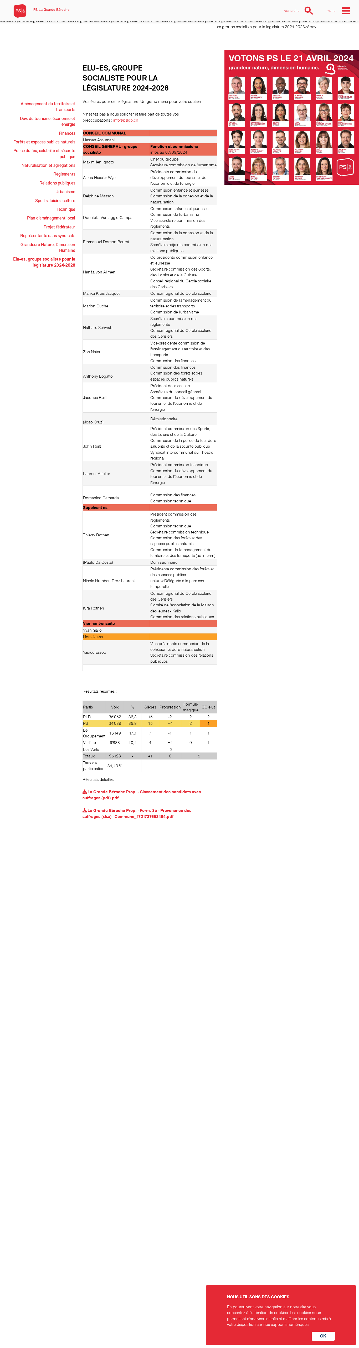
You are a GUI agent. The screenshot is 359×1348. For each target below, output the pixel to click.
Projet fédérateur (59, 227)
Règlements (64, 174)
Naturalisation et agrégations (48, 165)
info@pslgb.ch (125, 120)
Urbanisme (65, 191)
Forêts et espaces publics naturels (44, 142)
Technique (66, 209)
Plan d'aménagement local (51, 218)
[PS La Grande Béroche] (20, 11)
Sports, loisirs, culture (55, 200)
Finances (67, 133)
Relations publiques (57, 183)
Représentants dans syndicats (47, 235)
